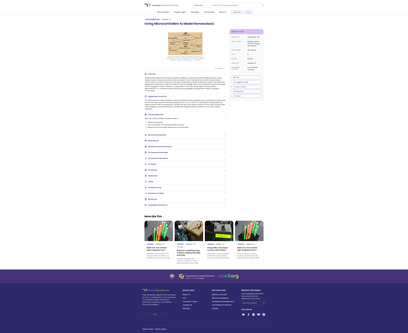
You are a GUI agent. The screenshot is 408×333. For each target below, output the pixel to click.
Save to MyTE (241, 87)
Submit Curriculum (219, 294)
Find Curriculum (163, 12)
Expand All (221, 68)
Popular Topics (180, 12)
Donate (215, 308)
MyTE (155, 314)
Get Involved (209, 12)
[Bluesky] (259, 314)
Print (237, 77)
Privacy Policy (160, 329)
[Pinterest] (264, 314)
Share (238, 96)
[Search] (263, 5)
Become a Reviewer (220, 298)
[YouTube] (243, 314)
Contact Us (187, 305)
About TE (222, 12)
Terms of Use (147, 329)
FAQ (184, 298)
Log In (248, 12)
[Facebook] (248, 314)
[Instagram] (253, 314)
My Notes (239, 91)
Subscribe (237, 12)
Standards (195, 12)
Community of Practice (221, 305)
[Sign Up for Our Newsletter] (263, 302)
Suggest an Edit (242, 82)
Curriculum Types (190, 301)
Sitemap (186, 308)
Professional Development (223, 301)
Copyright (197, 60)
